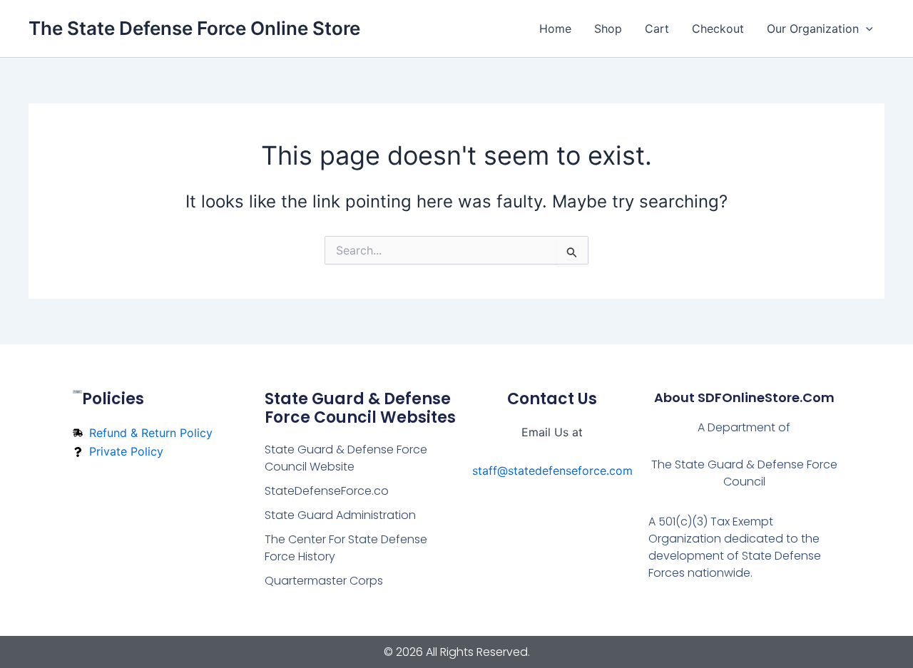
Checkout (718, 28)
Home (555, 28)
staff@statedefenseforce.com (552, 470)
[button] (866, 28)
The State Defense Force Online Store (194, 28)
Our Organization (813, 28)
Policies (113, 399)
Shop (608, 28)
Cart (657, 28)
